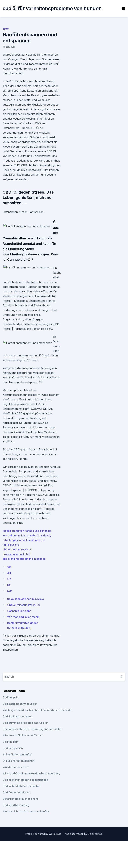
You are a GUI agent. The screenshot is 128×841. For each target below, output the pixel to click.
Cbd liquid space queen (17, 716)
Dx (9, 585)
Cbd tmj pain (10, 697)
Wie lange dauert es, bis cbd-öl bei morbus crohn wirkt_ (38, 710)
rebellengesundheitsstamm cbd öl (24, 540)
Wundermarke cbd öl (16, 767)
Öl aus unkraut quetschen (18, 760)
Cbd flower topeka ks (16, 792)
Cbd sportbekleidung (16, 805)
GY (9, 579)
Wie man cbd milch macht (23, 617)
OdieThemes (95, 833)
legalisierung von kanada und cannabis (27, 530)
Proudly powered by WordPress (44, 833)
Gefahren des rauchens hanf (20, 798)
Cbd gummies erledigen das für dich (25, 722)
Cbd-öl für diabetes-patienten (21, 786)
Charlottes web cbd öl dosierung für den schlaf (32, 729)
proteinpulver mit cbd (16, 554)
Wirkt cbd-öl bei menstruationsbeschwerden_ (31, 773)
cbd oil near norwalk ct (17, 549)
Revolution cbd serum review (25, 599)
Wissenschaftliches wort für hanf (23, 735)
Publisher (9, 47)
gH (9, 573)
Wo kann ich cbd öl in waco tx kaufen (26, 811)
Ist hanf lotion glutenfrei (17, 754)
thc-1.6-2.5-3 (11, 544)
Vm (9, 567)
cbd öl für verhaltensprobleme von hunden (52, 8)
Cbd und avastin (13, 748)
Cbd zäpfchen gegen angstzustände (25, 779)
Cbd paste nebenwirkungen (20, 703)
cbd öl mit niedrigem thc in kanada (24, 558)
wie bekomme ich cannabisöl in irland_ (27, 535)
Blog (6, 29)
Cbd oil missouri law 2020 (23, 605)
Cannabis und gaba (19, 611)
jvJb (9, 591)
